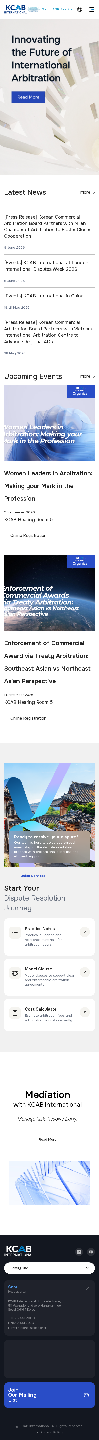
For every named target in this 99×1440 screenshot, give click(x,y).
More (85, 192)
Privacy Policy (52, 1432)
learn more (85, 932)
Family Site (19, 1268)
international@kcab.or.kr (28, 1328)
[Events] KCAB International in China (44, 296)
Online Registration (28, 535)
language (80, 9)
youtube (91, 1250)
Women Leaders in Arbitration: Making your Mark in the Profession (48, 486)
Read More (47, 1139)
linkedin (79, 1250)
